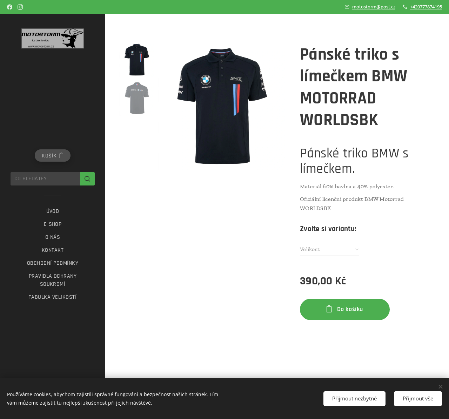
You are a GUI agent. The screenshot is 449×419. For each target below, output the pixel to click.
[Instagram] (20, 7)
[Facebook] (9, 7)
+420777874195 (426, 7)
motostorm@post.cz (373, 7)
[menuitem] (52, 211)
